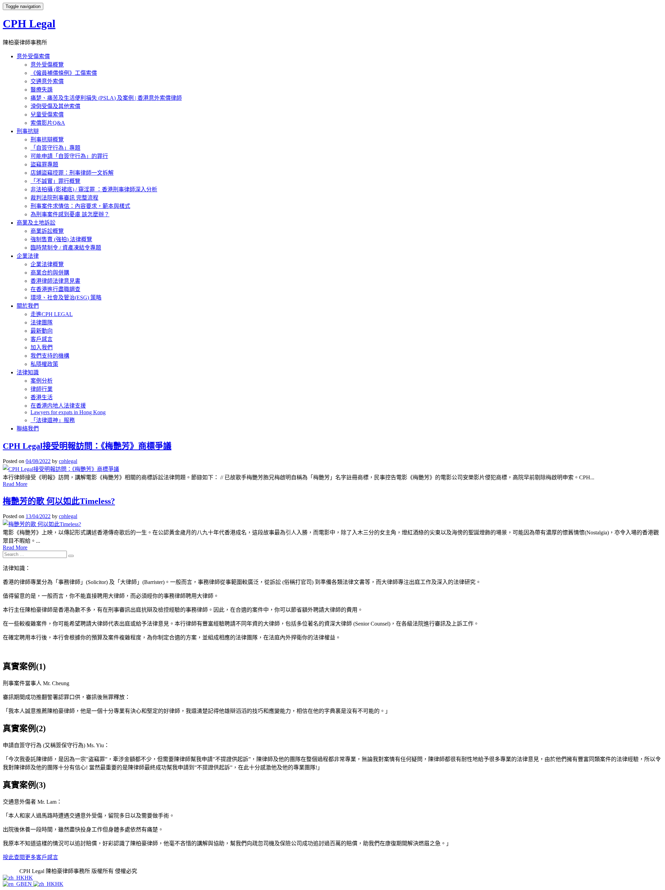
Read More (15, 484)
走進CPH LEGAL (51, 314)
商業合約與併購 (49, 273)
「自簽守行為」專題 (55, 148)
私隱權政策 (44, 364)
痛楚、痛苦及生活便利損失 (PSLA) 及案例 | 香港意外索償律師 (106, 98)
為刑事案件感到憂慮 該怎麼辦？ (69, 214)
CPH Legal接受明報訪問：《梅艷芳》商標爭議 (87, 446)
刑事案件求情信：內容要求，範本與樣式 (80, 206)
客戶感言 (41, 339)
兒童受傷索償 (47, 114)
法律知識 (28, 372)
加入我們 (41, 347)
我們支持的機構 (49, 356)
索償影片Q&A (47, 123)
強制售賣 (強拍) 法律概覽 (61, 239)
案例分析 (41, 381)
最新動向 (41, 331)
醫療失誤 (41, 90)
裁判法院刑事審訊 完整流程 (64, 198)
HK (29, 878)
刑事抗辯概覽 (47, 139)
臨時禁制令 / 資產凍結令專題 (65, 248)
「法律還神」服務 (52, 420)
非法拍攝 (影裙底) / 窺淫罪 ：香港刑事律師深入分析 (93, 189)
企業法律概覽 (47, 264)
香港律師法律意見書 (55, 281)
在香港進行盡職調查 (55, 289)
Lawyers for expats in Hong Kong (68, 412)
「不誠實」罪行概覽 (55, 181)
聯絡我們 (28, 428)
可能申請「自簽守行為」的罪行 (69, 156)
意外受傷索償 (33, 56)
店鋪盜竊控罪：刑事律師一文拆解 (72, 173)
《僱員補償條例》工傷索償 (63, 73)
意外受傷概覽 (47, 65)
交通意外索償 (47, 81)
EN (28, 884)
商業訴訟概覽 (47, 231)
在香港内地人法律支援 (58, 406)
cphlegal (68, 461)
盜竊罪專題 (44, 164)
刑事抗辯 (28, 131)
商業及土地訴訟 (36, 223)
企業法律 (28, 256)
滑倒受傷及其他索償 (55, 106)
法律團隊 (41, 322)
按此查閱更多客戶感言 (30, 857)
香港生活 (41, 397)
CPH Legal (29, 23)
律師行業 (41, 389)
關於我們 (28, 306)
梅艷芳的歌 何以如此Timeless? (59, 501)
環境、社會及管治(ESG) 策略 (65, 297)
